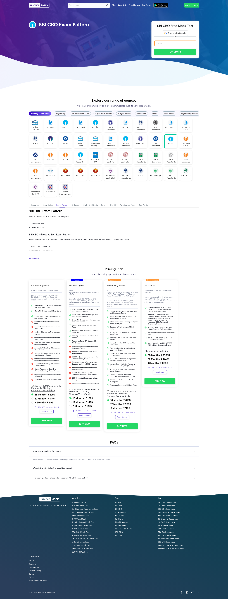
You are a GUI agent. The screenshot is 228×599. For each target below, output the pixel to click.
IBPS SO (118, 509)
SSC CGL (119, 535)
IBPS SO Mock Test (80, 529)
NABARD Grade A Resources (170, 545)
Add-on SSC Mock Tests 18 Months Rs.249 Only (46, 387)
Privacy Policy (35, 571)
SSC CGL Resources (166, 509)
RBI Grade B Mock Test (82, 535)
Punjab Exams (124, 113)
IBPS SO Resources (166, 532)
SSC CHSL (119, 532)
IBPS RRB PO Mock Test (82, 526)
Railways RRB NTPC (123, 529)
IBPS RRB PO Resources (168, 516)
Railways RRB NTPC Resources (171, 549)
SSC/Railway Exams (80, 113)
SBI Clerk (119, 519)
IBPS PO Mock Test (80, 506)
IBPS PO (118, 506)
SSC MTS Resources (166, 542)
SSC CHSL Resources (167, 535)
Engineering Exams (189, 113)
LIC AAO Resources (166, 522)
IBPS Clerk (119, 516)
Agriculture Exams (103, 113)
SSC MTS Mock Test (80, 552)
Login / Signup (191, 5)
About (31, 561)
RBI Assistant (120, 512)
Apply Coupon (47, 411)
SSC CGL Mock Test (80, 532)
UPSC (154, 113)
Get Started (175, 52)
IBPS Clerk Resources (167, 502)
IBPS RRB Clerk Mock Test (83, 522)
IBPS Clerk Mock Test (81, 519)
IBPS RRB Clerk (121, 522)
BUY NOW (47, 420)
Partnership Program (38, 581)
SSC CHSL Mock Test (81, 545)
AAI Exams (141, 113)
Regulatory (60, 113)
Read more (34, 258)
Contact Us (34, 567)
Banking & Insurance (40, 113)
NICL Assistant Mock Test (83, 512)
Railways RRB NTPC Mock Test (85, 539)
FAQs (31, 577)
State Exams (169, 113)
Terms (31, 574)
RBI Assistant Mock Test (82, 549)
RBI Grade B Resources (168, 519)
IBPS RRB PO (120, 526)
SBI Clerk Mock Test (80, 516)
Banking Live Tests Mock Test (85, 509)
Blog (114, 5)
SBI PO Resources (165, 526)
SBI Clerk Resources (166, 506)
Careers (32, 564)
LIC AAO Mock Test (80, 542)
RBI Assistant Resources (168, 539)
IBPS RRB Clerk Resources (169, 512)
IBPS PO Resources (166, 529)
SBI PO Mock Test (79, 502)
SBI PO (118, 502)
